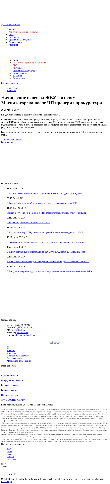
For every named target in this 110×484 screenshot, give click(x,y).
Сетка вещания (16, 42)
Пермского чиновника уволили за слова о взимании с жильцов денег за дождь (45, 242)
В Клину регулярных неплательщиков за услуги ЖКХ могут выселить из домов (46, 252)
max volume (12, 459)
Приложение (19, 78)
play (9, 449)
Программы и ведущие (20, 39)
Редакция (13, 45)
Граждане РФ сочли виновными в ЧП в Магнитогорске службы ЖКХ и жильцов (46, 213)
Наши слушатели (9, 395)
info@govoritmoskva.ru (25, 335)
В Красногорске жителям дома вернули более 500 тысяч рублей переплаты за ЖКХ (48, 261)
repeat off (11, 474)
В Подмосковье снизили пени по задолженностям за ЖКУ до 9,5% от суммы (44, 193)
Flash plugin (6, 481)
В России (11, 90)
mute (9, 454)
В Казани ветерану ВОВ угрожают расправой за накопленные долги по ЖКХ (45, 232)
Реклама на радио (9, 385)
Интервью (14, 37)
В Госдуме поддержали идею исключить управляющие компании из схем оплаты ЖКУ (49, 271)
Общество (12, 88)
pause (9, 451)
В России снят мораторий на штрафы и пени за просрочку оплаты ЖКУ (42, 203)
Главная (5, 83)
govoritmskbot (18, 330)
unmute (10, 456)
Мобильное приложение (19, 361)
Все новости (7, 142)
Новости (11, 29)
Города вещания (9, 390)
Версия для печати (12, 139)
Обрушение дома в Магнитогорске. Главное (28, 222)
